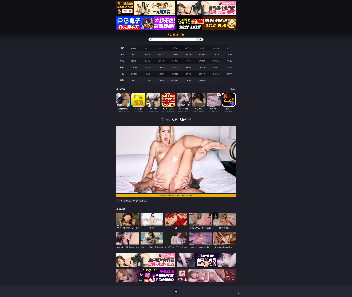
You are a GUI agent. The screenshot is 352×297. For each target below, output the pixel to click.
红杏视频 (188, 80)
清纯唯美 (202, 67)
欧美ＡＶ (161, 55)
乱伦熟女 (216, 61)
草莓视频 (161, 80)
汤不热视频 (174, 80)
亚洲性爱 (134, 61)
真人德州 (147, 48)
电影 (122, 61)
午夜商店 (147, 80)
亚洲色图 (147, 67)
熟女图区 (216, 67)
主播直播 (216, 55)
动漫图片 (175, 67)
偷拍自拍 (147, 61)
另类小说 (202, 74)
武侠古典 (175, 74)
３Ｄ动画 (175, 55)
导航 (122, 80)
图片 (122, 67)
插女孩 (134, 80)
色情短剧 (202, 80)
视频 (122, 54)
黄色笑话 (216, 74)
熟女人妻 (188, 55)
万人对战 (161, 48)
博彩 (122, 48)
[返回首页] (238, 293)
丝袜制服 (202, 55)
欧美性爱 (175, 61)
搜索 (199, 39)
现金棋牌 (216, 48)
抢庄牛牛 (230, 48)
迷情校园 (188, 74)
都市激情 (134, 74)
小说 (122, 74)
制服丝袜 (188, 61)
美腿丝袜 (188, 67)
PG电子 (133, 48)
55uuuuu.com (176, 35)
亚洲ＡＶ (134, 55)
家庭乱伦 (147, 74)
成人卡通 (161, 61)
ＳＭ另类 (230, 55)
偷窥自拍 (134, 67)
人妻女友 (161, 74)
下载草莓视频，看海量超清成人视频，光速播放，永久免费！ (176, 195)
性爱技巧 (230, 74)
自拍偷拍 (147, 55)
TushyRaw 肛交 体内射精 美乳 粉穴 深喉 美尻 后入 (132, 201)
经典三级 (202, 61)
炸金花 (202, 48)
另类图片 (230, 67)
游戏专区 (175, 48)
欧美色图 (161, 67)
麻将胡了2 (188, 48)
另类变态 (230, 61)
